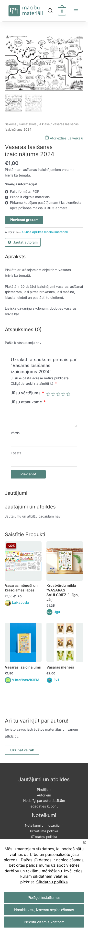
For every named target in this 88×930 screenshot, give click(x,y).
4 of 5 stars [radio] (63, 394)
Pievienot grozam (24, 220)
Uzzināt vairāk (22, 750)
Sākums (10, 124)
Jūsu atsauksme (28, 401)
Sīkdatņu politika (44, 837)
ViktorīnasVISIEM (25, 680)
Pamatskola (27, 124)
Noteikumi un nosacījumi (44, 825)
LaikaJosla (20, 602)
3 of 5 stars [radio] (58, 394)
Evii (56, 680)
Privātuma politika (44, 831)
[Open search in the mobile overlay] (50, 10)
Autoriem (44, 795)
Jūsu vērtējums (27, 392)
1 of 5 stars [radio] (48, 394)
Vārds (15, 433)
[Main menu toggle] (76, 10)
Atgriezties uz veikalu (66, 138)
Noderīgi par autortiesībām (44, 801)
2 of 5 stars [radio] (53, 394)
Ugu (57, 612)
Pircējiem (44, 790)
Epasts (16, 453)
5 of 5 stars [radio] (68, 394)
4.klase (44, 124)
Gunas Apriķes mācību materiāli (45, 232)
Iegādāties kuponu (44, 806)
